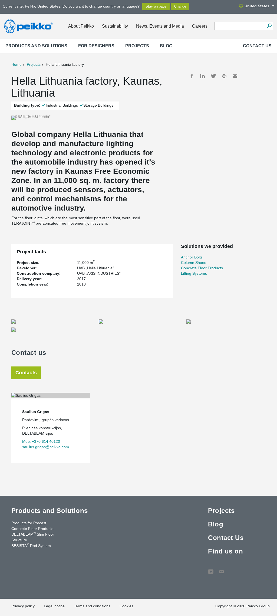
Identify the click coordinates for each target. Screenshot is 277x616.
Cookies (126, 606)
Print (224, 76)
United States (257, 6)
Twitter (213, 76)
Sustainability (115, 26)
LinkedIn (202, 76)
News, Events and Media (160, 26)
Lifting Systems (194, 273)
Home (16, 64)
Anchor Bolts (192, 257)
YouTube (210, 569)
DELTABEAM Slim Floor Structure (32, 537)
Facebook (191, 76)
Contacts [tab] (26, 372)
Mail (235, 76)
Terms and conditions (92, 606)
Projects (137, 46)
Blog (166, 46)
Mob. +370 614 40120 (41, 441)
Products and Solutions (36, 46)
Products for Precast (28, 523)
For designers (96, 46)
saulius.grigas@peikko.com (45, 447)
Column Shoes (193, 262)
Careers (199, 26)
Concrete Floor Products (202, 268)
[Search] (269, 26)
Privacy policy (23, 606)
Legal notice (54, 606)
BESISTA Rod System (31, 545)
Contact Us (257, 46)
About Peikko (81, 26)
